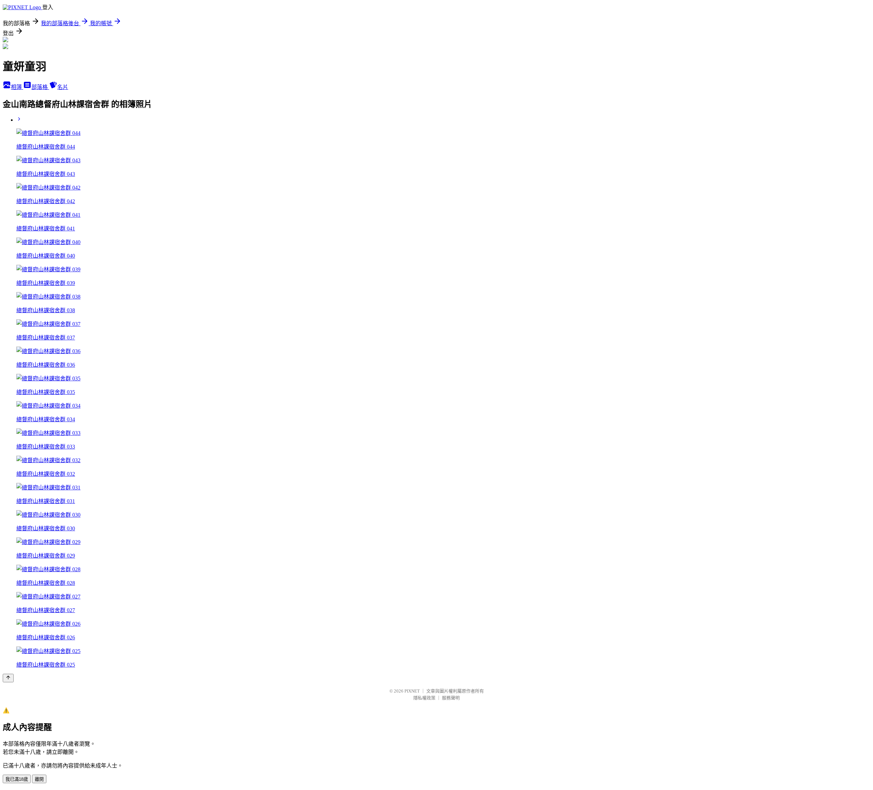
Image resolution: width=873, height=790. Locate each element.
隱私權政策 (424, 697)
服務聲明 (451, 697)
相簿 (17, 87)
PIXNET (412, 691)
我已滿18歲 (16, 779)
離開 (39, 779)
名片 (62, 87)
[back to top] (8, 678)
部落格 (40, 87)
